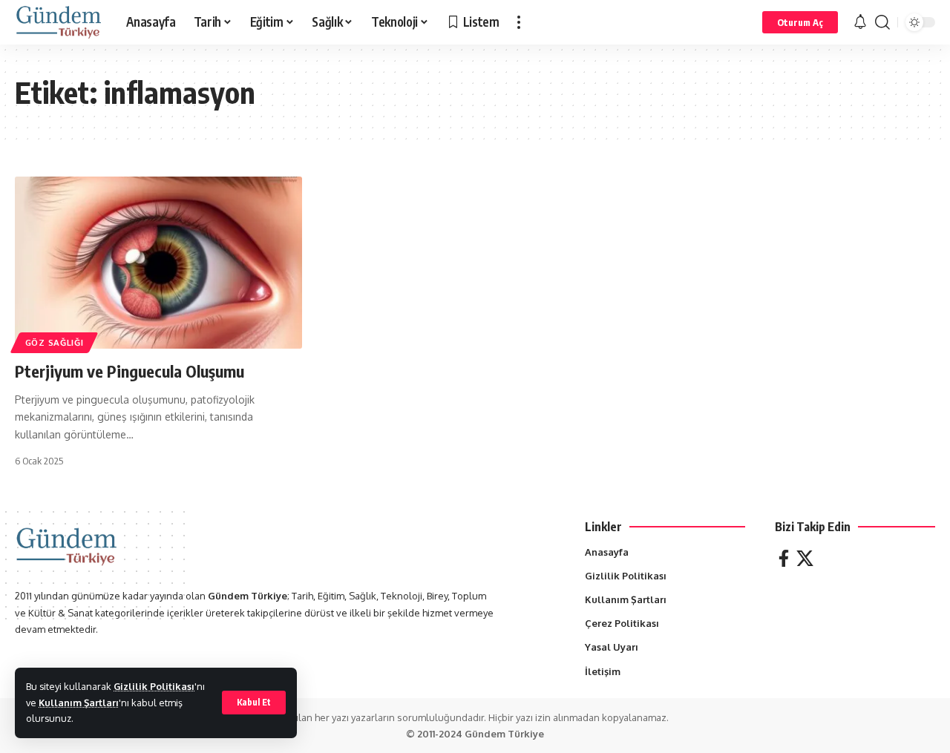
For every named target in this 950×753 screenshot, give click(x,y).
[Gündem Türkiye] (58, 22)
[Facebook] (784, 558)
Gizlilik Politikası (154, 686)
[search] (882, 22)
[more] (518, 22)
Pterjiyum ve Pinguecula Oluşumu (129, 371)
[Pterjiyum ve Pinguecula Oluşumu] (158, 263)
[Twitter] (805, 558)
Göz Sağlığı (54, 342)
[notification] (860, 22)
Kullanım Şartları (79, 702)
